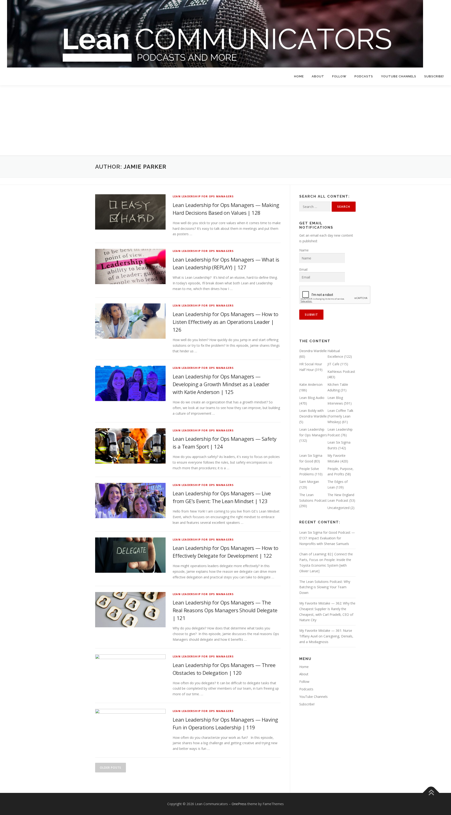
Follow (339, 76)
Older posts (110, 768)
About (318, 76)
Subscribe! (434, 76)
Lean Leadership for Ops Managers (203, 196)
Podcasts (363, 76)
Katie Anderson (311, 384)
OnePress (239, 804)
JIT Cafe (333, 364)
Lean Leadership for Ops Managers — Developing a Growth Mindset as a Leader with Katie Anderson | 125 (221, 384)
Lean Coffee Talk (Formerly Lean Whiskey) (340, 416)
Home (299, 76)
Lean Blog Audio (311, 397)
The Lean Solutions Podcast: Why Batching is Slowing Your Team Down (324, 587)
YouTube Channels (398, 76)
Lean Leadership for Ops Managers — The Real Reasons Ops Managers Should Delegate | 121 (225, 610)
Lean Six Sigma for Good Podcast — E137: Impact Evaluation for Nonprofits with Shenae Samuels (327, 538)
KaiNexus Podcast (341, 371)
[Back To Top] (431, 793)
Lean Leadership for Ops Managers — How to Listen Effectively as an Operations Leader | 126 (225, 321)
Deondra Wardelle (313, 351)
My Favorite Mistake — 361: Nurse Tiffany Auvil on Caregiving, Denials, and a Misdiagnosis (326, 636)
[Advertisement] (225, 120)
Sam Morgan (309, 481)
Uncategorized (338, 507)
